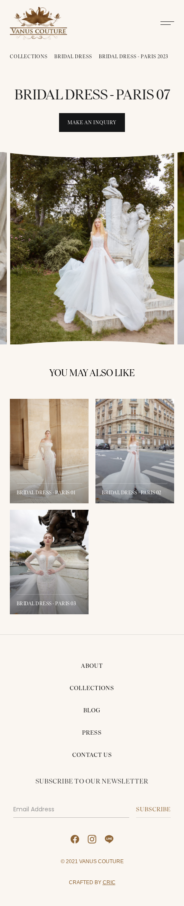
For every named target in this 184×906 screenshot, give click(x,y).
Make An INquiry (92, 123)
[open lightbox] (92, 248)
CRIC (109, 882)
